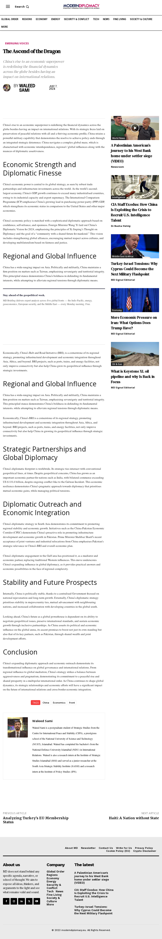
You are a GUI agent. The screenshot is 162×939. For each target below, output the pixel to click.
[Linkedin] (36, 102)
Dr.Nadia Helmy (121, 225)
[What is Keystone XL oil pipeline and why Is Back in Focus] (135, 354)
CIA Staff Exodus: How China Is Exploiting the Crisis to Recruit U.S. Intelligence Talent (134, 212)
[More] (65, 102)
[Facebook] (7, 102)
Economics (59, 702)
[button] (22, 7)
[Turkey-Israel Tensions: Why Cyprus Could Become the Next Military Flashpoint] (135, 246)
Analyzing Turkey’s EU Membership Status (36, 820)
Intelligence (118, 197)
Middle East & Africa (122, 256)
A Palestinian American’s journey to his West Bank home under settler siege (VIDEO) (131, 153)
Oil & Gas (117, 364)
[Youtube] (37, 901)
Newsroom (117, 166)
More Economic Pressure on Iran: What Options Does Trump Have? (134, 323)
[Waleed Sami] (7, 87)
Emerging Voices (17, 43)
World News (118, 138)
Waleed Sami (27, 88)
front (72, 702)
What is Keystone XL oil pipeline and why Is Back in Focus (133, 376)
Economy (117, 310)
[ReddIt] (46, 102)
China (46, 702)
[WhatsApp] (26, 102)
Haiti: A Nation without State (134, 818)
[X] (17, 102)
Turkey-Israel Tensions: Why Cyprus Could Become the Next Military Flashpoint (134, 269)
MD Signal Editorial (123, 279)
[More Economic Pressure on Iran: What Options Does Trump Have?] (135, 300)
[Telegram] (55, 102)
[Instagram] (14, 901)
